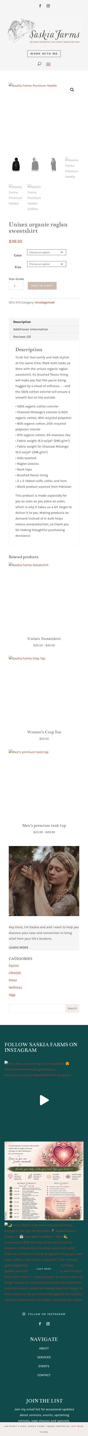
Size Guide (16, 279)
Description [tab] (22, 322)
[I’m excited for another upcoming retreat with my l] (44, 1181)
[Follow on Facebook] (40, 6)
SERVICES (44, 1357)
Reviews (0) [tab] (22, 337)
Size (18, 267)
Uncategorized (44, 302)
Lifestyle (15, 973)
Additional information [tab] (30, 329)
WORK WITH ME (44, 53)
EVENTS (43, 1366)
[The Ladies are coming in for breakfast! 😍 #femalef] (44, 1100)
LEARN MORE (18, 947)
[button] (72, 90)
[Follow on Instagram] (48, 6)
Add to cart (42, 285)
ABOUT (44, 1348)
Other (13, 980)
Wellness (15, 987)
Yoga (12, 995)
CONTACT (44, 1375)
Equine (14, 965)
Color (18, 255)
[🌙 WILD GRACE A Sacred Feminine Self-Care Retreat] (44, 1261)
